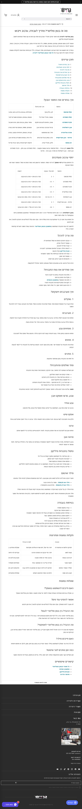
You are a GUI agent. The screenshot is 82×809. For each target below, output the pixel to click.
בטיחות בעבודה (65, 88)
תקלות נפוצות (65, 91)
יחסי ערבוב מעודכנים (63, 67)
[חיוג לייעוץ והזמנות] (63, 24)
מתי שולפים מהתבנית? (62, 78)
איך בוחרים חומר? (64, 64)
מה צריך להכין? (65, 70)
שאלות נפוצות (65, 93)
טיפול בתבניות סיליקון (63, 83)
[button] (14, 15)
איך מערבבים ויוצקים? (63, 75)
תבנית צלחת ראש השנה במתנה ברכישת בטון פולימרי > (41, 2)
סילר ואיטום (66, 85)
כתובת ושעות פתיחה (35, 24)
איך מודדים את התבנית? (62, 72)
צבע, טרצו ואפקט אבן (63, 80)
